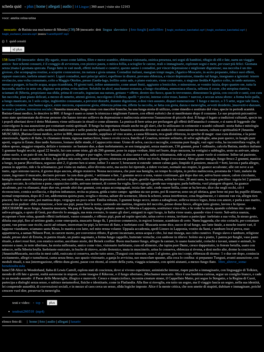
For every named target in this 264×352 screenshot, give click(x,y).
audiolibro (156, 29)
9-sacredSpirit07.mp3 (57, 33)
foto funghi (138, 29)
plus (30, 6)
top (38, 303)
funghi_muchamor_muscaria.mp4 (19, 33)
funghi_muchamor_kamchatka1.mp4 (185, 29)
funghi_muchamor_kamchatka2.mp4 (226, 29)
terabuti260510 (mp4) (28, 311)
